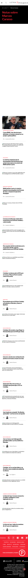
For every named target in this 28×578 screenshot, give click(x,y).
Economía (13, 542)
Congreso (22, 546)
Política (6, 542)
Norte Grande (7, 546)
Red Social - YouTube (22, 538)
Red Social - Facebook (13, 538)
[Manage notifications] (24, 569)
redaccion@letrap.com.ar (18, 573)
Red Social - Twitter (8, 538)
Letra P (6, 8)
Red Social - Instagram (17, 538)
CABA (4, 544)
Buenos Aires (20, 542)
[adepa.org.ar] (18, 561)
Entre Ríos (16, 544)
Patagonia (15, 546)
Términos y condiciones (12, 574)
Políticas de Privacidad (21, 575)
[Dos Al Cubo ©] (7, 561)
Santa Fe (9, 544)
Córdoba (22, 544)
